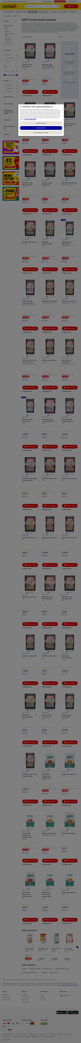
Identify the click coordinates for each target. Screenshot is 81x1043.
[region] (41, 120)
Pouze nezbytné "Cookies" (41, 132)
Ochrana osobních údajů (30, 119)
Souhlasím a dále (41, 128)
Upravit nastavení (41, 123)
